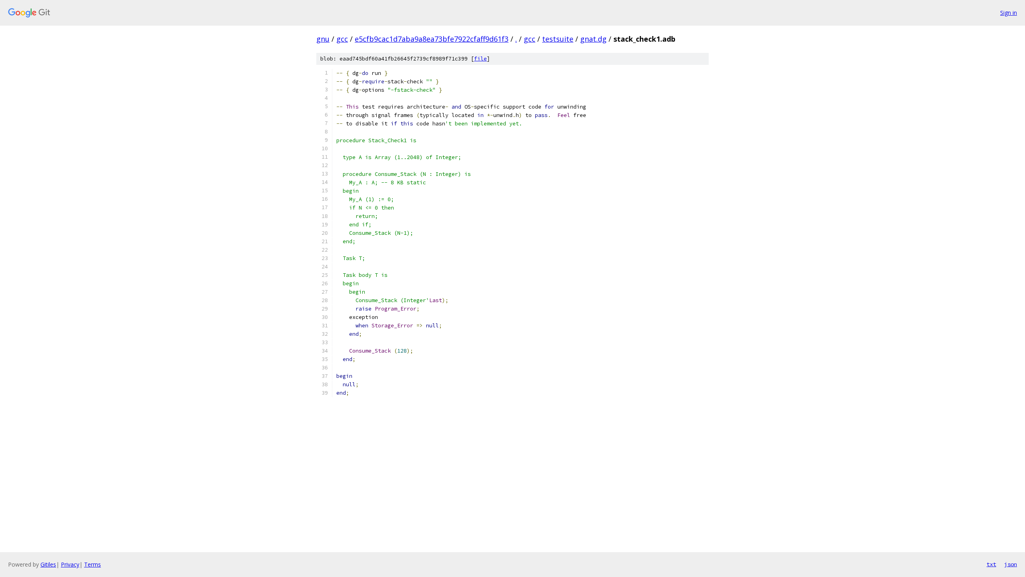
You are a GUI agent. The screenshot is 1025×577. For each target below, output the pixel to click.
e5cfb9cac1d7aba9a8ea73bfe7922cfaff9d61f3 (431, 39)
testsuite (557, 39)
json (1010, 564)
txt (991, 564)
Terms (92, 564)
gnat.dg (593, 39)
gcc (342, 39)
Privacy (70, 564)
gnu (323, 39)
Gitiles (48, 564)
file (480, 58)
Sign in (1008, 12)
